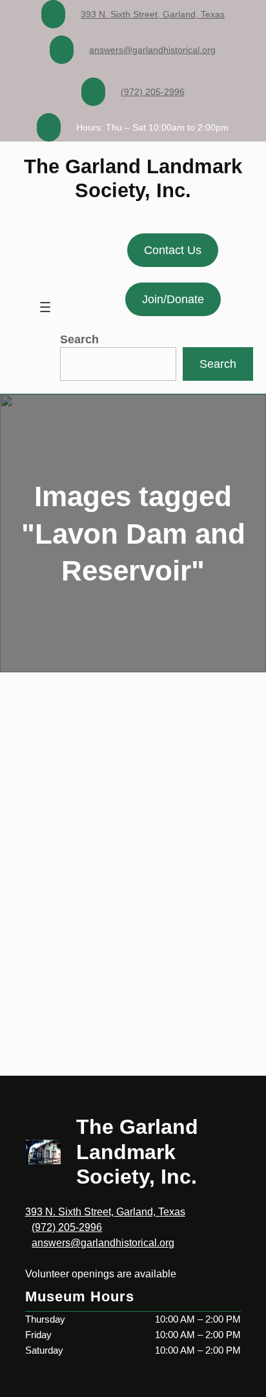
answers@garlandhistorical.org (152, 50)
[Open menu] (45, 307)
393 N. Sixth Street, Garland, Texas (153, 14)
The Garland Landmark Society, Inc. (137, 1151)
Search (79, 339)
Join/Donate (173, 299)
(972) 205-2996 (153, 92)
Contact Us (172, 250)
